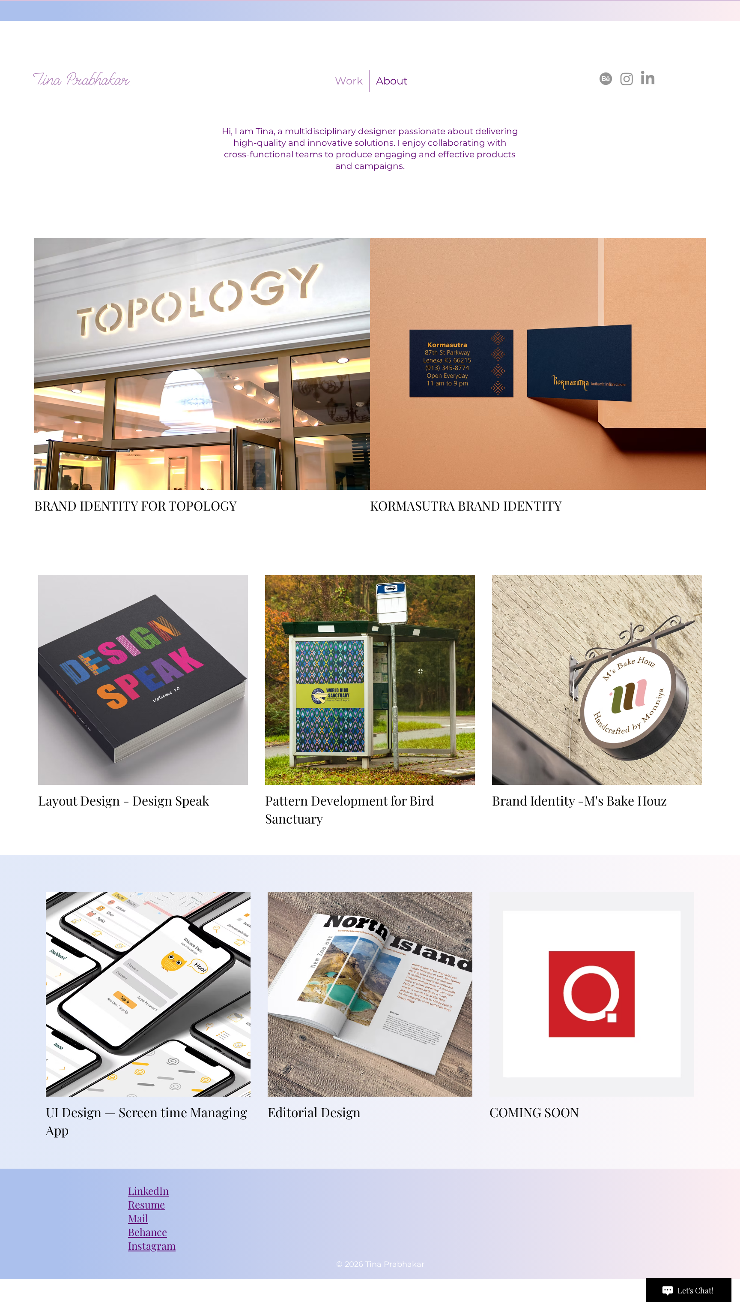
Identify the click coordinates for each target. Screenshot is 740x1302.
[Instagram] (626, 78)
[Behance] (605, 78)
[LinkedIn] (647, 78)
